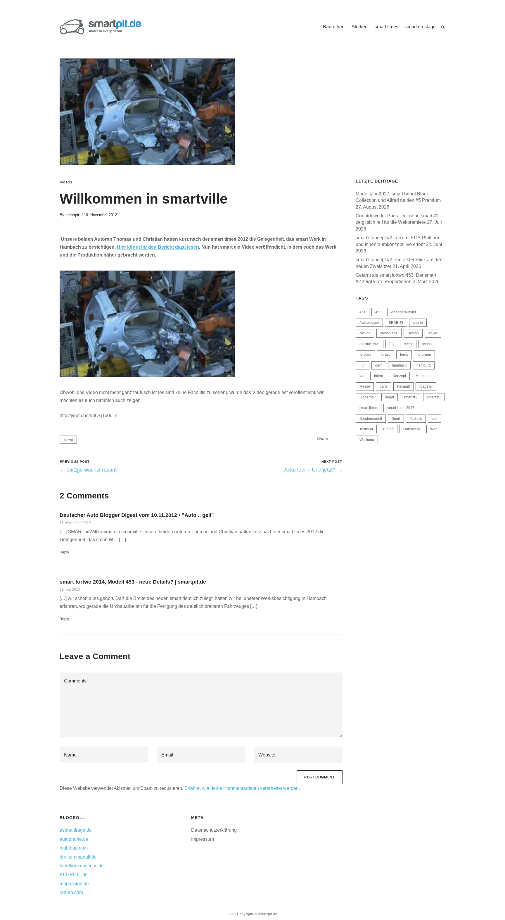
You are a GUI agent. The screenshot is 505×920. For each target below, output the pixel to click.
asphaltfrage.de (76, 830)
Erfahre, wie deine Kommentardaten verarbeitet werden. (242, 788)
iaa (361, 376)
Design (413, 333)
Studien (360, 26)
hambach (399, 365)
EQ (391, 344)
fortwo (68, 440)
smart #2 (410, 397)
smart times (386, 26)
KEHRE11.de (74, 874)
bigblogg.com (74, 847)
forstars (365, 354)
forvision (424, 354)
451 (362, 312)
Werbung (366, 440)
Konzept (399, 376)
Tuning (388, 429)
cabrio (418, 323)
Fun (362, 365)
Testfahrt (366, 429)
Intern (378, 376)
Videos (66, 182)
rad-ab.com (71, 892)
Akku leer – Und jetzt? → (313, 470)
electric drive (369, 344)
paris (384, 386)
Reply (64, 552)
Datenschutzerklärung (214, 830)
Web (433, 429)
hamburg (423, 365)
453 (378, 312)
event (408, 344)
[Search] (442, 27)
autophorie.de (74, 839)
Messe (364, 386)
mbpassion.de (74, 883)
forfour (427, 344)
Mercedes (423, 376)
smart (389, 397)
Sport (396, 419)
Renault (403, 386)
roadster (426, 386)
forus (404, 354)
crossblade (389, 333)
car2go (365, 333)
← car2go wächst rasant (88, 470)
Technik (416, 419)
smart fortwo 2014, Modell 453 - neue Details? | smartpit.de (133, 582)
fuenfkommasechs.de (82, 865)
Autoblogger (369, 323)
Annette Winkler (403, 312)
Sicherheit (367, 397)
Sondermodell (370, 419)
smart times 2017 (400, 408)
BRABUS (396, 323)
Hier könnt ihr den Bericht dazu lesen (158, 247)
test (434, 419)
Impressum (202, 839)
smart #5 (434, 397)
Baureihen (334, 26)
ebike (432, 333)
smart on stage (420, 26)
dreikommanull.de (78, 856)
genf (378, 365)
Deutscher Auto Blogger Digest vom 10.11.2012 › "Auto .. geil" (137, 515)
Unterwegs (412, 429)
